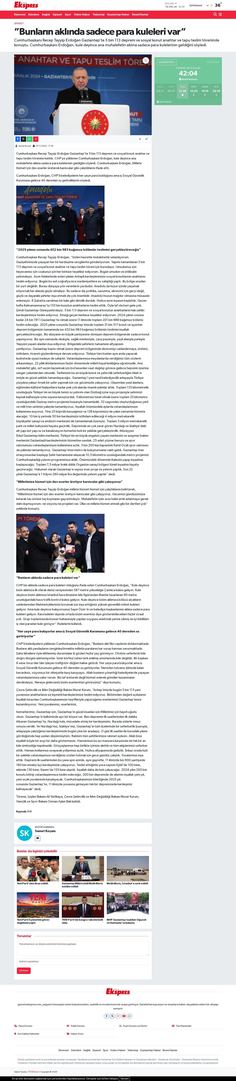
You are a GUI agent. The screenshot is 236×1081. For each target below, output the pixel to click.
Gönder (24, 970)
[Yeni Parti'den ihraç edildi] (38, 868)
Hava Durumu (25, 1026)
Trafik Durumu (77, 1026)
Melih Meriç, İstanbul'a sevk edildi (127, 883)
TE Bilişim (33, 1072)
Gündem (33, 14)
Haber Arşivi (77, 1034)
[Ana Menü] (220, 14)
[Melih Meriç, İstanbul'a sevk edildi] (128, 868)
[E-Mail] (37, 838)
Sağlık (46, 14)
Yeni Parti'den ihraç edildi (32, 883)
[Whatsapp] (129, 1016)
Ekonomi (19, 14)
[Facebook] (106, 1016)
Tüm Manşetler (184, 1026)
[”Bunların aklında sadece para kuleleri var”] (83, 94)
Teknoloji (98, 14)
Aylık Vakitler (165, 102)
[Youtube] (124, 1016)
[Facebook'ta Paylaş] (17, 139)
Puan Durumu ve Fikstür (135, 1026)
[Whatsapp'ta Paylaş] (29, 139)
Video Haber (82, 14)
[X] (112, 1016)
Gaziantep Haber (118, 14)
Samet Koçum (24, 146)
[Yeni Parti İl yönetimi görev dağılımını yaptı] (38, 905)
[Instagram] (118, 1016)
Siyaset (57, 14)
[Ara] (216, 14)
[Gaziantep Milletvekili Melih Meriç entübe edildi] (83, 868)
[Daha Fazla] (35, 139)
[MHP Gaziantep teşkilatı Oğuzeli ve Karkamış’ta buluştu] (128, 905)
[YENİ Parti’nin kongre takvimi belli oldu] (83, 905)
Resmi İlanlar (140, 14)
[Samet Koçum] (24, 833)
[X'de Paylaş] (23, 139)
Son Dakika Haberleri (28, 1034)
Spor (68, 14)
